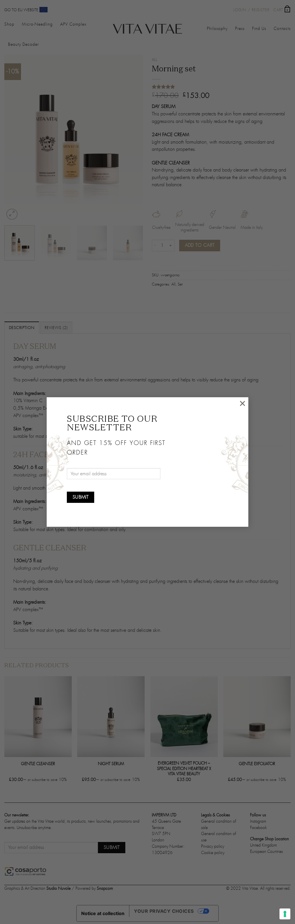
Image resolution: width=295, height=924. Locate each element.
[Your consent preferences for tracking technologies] (284, 913)
